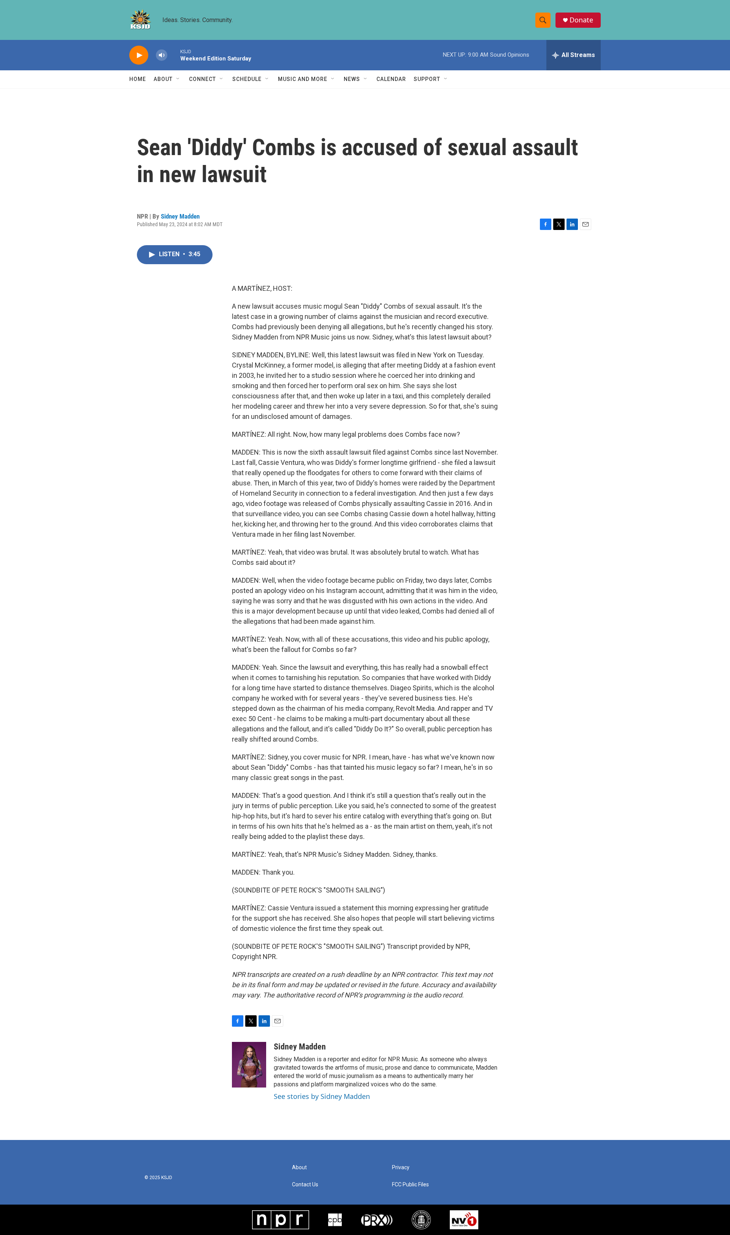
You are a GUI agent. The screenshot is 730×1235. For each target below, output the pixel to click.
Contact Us (305, 1184)
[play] (139, 55)
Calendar (391, 79)
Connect (202, 79)
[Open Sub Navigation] (178, 79)
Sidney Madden (180, 216)
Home (137, 79)
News (352, 79)
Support (427, 79)
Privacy (400, 1167)
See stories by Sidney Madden (322, 1096)
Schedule (247, 79)
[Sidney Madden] (249, 1065)
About (163, 79)
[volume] (161, 55)
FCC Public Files (410, 1184)
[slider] (174, 55)
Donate (581, 20)
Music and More (302, 79)
